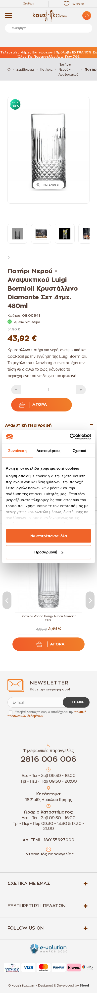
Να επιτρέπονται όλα (48, 536)
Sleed (84, 985)
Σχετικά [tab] (79, 450)
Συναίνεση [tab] (17, 450)
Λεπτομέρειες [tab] (48, 450)
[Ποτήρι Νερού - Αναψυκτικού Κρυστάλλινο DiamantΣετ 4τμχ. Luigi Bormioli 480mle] (17, 233)
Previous (6, 600)
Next (9, 257)
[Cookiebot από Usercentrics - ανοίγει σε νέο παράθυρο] (69, 437)
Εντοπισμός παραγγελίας (49, 854)
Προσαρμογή (45, 552)
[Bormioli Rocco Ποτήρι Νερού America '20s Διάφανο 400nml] (48, 579)
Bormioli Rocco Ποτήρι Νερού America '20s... (49, 618)
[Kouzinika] (48, 15)
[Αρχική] (8, 69)
